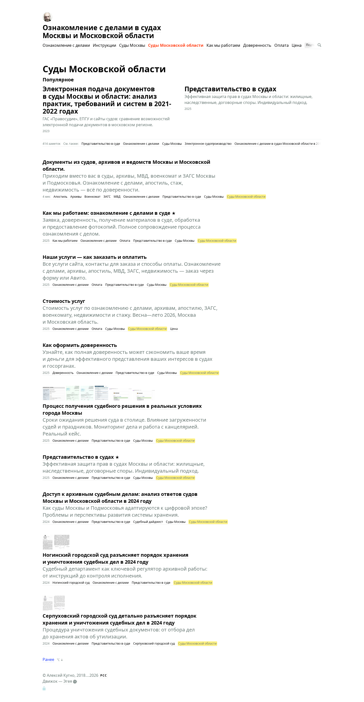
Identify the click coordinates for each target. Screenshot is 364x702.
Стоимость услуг (64, 301)
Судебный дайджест (148, 522)
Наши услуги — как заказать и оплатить (95, 257)
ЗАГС (107, 196)
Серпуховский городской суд (154, 643)
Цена (297, 45)
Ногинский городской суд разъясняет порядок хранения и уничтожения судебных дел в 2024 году (115, 558)
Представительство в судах (230, 88)
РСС (103, 675)
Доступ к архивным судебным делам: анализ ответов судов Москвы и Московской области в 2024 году (120, 497)
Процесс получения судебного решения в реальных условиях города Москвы (122, 409)
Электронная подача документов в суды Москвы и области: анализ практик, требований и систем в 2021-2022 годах (107, 100)
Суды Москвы (132, 45)
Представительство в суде (100, 144)
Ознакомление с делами (66, 45)
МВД (117, 196)
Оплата (281, 45)
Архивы (75, 196)
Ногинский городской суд (71, 583)
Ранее (48, 659)
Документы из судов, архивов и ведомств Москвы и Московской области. (126, 165)
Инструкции (104, 45)
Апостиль (60, 196)
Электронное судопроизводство (208, 144)
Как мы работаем (223, 45)
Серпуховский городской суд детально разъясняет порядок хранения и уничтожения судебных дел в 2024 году (119, 619)
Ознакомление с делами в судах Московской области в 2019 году (282, 144)
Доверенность (257, 45)
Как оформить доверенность (80, 345)
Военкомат (92, 196)
